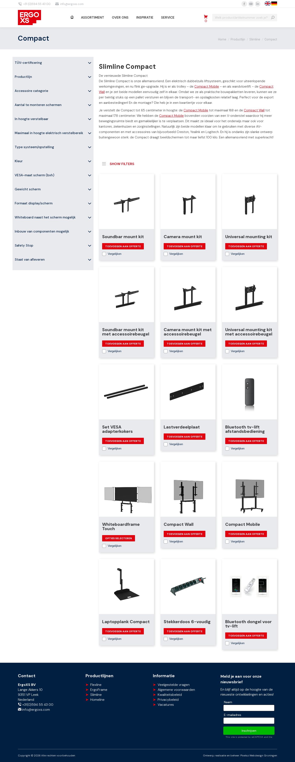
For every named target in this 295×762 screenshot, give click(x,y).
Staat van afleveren (30, 259)
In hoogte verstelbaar (31, 119)
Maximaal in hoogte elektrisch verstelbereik (49, 133)
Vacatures (166, 704)
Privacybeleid (168, 699)
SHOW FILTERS (122, 163)
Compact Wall (254, 110)
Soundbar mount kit (123, 236)
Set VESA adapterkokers (117, 429)
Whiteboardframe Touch (121, 526)
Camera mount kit (183, 236)
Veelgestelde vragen (174, 684)
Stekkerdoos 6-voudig (187, 621)
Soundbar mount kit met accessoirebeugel (125, 332)
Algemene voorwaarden (176, 689)
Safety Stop (24, 245)
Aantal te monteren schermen (38, 105)
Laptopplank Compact (126, 621)
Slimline (96, 694)
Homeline (97, 699)
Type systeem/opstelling (34, 147)
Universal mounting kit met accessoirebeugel (248, 332)
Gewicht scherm (28, 189)
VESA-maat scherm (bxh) (34, 175)
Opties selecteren (118, 538)
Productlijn (23, 77)
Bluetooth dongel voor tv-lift (248, 624)
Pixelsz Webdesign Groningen (258, 755)
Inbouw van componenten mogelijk (42, 231)
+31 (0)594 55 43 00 (37, 4)
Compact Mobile (206, 86)
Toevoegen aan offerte (123, 246)
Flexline (96, 684)
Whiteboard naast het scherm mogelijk (45, 217)
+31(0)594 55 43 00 (37, 704)
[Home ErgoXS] (72, 17)
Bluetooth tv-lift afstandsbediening (245, 429)
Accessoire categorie (31, 91)
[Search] (272, 17)
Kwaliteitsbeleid (170, 694)
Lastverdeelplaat (182, 427)
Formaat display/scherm (33, 203)
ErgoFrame (98, 689)
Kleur (19, 161)
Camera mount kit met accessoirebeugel (188, 332)
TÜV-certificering (28, 63)
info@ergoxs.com (72, 4)
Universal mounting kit (248, 236)
